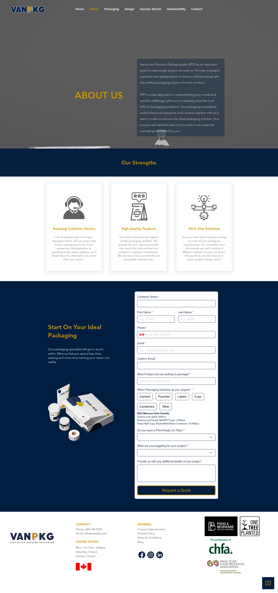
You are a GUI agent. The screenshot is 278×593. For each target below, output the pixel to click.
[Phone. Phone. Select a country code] (143, 334)
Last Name (186, 312)
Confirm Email (147, 358)
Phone (142, 327)
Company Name (148, 296)
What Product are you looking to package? (164, 374)
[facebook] (141, 554)
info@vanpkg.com (95, 533)
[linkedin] (159, 554)
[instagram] (150, 554)
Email (141, 343)
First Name (145, 312)
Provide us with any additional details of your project (170, 461)
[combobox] (176, 437)
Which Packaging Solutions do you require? (165, 389)
